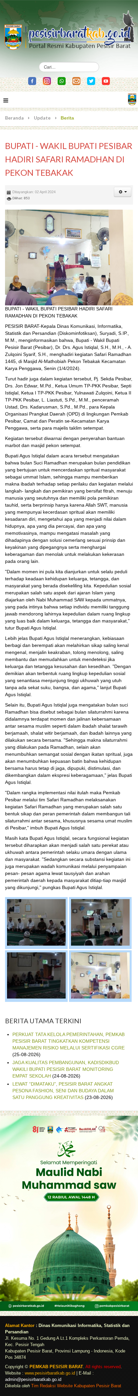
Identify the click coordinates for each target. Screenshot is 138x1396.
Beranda (14, 118)
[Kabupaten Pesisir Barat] (69, 27)
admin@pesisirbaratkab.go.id (33, 1379)
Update (42, 118)
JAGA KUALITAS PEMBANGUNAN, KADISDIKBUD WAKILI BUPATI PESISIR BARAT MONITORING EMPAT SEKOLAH (65, 1069)
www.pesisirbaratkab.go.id (50, 1373)
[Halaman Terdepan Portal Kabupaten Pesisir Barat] (132, 99)
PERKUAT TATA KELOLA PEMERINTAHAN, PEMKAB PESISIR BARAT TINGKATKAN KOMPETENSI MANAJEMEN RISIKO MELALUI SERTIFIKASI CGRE (68, 1041)
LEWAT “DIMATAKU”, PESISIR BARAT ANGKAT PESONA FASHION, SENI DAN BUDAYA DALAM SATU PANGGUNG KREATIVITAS (63, 1090)
